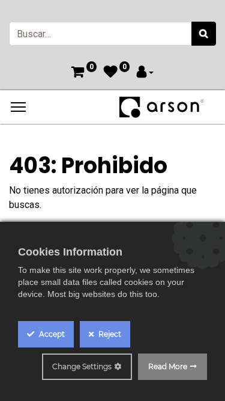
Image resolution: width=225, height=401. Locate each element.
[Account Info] (145, 73)
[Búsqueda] (203, 34)
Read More (167, 366)
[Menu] (18, 107)
